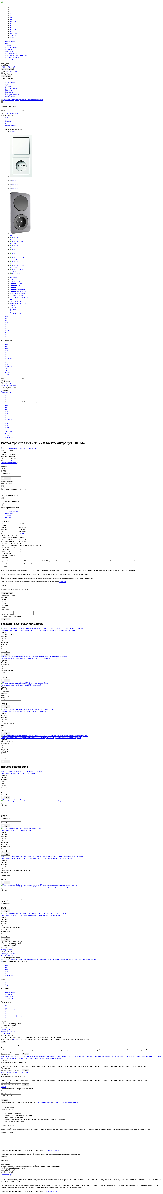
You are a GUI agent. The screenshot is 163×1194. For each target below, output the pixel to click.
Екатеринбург (26, 1056)
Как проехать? (6, 950)
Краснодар (99, 1056)
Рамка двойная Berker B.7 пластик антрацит (17, 830)
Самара (60, 1056)
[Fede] (45, 959)
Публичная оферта (12, 53)
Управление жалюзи (17, 293)
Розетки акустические (18, 291)
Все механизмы (16, 313)
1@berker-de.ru (11, 71)
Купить (7, 479)
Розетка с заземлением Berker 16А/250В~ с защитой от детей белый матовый (30, 659)
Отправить (5, 619)
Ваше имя (5, 607)
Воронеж (66, 1056)
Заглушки (13, 309)
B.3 (11, 25)
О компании (10, 41)
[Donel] (94, 959)
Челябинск (80, 1056)
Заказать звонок (7, 69)
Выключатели (15, 281)
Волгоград (9, 1058)
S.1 (11, 23)
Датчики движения (17, 301)
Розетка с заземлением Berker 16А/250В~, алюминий (21, 685)
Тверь (92, 1056)
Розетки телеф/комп (17, 289)
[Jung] (10, 959)
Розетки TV (14, 287)
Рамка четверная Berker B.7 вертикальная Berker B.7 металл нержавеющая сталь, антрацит (35, 887)
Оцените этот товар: (8, 595)
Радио (12, 311)
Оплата (8, 43)
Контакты (9, 51)
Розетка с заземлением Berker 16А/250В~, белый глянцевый (23, 711)
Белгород (141, 1056)
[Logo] (3, 2)
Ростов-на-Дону (132, 1056)
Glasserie (13, 35)
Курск (55, 1058)
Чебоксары (37, 1058)
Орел (43, 1058)
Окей (3, 1042)
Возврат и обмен (11, 47)
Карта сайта (9, 985)
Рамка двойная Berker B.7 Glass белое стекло (18, 773)
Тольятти (49, 1058)
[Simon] (82, 959)
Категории (9, 983)
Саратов (158, 1056)
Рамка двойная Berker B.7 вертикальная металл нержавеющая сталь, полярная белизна (33, 802)
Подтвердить (6, 76)
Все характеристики (9, 463)
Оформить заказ (7, 392)
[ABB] (16, 959)
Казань (73, 1056)
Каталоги (8, 1012)
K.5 (11, 16)
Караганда (17, 1072)
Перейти (25, 1054)
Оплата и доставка (52, 1150)
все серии (13, 277)
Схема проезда (6, 1030)
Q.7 (11, 12)
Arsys (12, 37)
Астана (3, 1072)
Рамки (12, 279)
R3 (11, 19)
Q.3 (11, 10)
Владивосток (18, 1058)
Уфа (59, 1058)
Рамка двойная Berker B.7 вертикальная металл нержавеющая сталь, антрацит (30, 915)
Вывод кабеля (15, 307)
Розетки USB (15, 285)
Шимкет (25, 1072)
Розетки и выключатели (10, 123)
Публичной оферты (44, 1102)
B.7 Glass (13, 29)
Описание (9, 513)
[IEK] (88, 959)
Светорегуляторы (16, 295)
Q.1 (11, 8)
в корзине (8, 386)
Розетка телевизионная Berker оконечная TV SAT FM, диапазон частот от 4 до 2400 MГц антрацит (38, 630)
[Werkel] (51, 959)
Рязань (87, 1056)
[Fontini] (58, 959)
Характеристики (11, 511)
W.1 (11, 31)
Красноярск (150, 1056)
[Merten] (65, 959)
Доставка (8, 45)
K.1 (11, 14)
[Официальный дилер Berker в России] (22, 100)
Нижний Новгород (39, 1056)
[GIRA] (4, 959)
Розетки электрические (18, 283)
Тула (2, 1058)
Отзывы (8, 517)
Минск (3, 1087)
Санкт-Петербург (13, 1056)
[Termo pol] (74, 959)
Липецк (122, 1056)
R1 (11, 17)
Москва (4, 1056)
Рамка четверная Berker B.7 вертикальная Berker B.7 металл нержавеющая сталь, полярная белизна (38, 858)
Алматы (10, 1072)
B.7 (11, 27)
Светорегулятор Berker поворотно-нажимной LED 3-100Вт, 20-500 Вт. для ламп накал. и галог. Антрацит (41, 738)
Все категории (6, 117)
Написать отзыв (7, 593)
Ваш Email (5, 610)
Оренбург (107, 1056)
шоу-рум (129, 561)
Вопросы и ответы (12, 57)
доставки (62, 582)
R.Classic (13, 21)
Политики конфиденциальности (66, 1102)
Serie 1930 (13, 33)
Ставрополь (28, 1058)
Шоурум (8, 49)
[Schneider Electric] (26, 959)
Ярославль (115, 1056)
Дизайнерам (10, 59)
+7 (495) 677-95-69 (8, 67)
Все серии (9, 437)
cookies (16, 1039)
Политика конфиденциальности (17, 55)
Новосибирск (51, 1056)
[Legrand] (38, 959)
